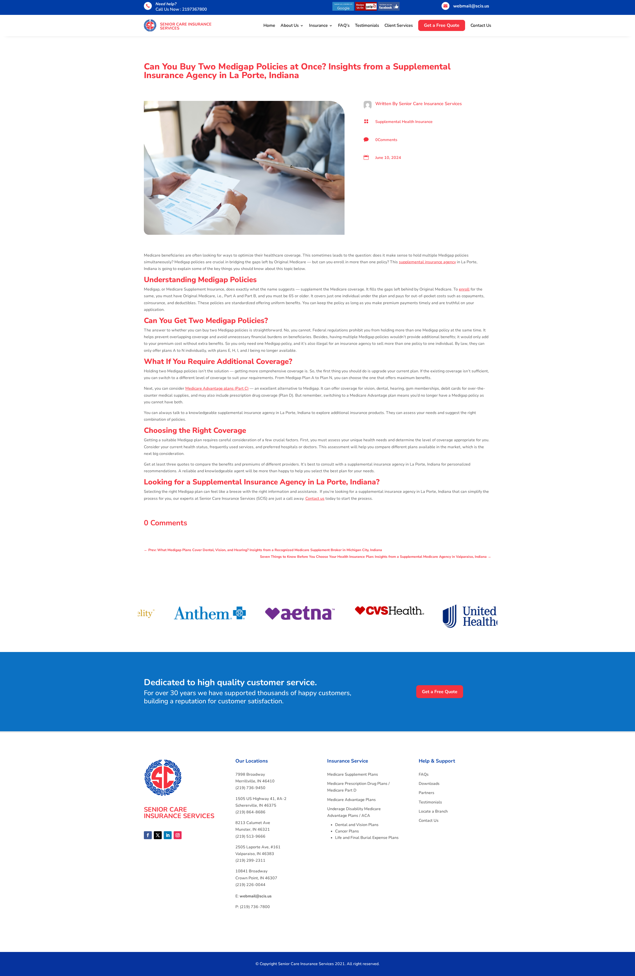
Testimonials (367, 25)
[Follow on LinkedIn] (168, 835)
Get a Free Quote (439, 692)
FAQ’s (343, 25)
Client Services (398, 25)
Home (269, 25)
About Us (290, 25)
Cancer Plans (347, 831)
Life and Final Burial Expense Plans (367, 837)
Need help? (166, 4)
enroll (464, 289)
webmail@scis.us (471, 6)
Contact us (314, 498)
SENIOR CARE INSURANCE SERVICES (186, 26)
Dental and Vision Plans (357, 825)
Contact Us (481, 25)
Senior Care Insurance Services (430, 104)
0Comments (386, 140)
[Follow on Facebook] (148, 835)
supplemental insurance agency (427, 262)
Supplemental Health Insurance (404, 121)
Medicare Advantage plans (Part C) (217, 388)
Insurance (318, 25)
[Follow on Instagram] (178, 835)
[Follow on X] (158, 835)
